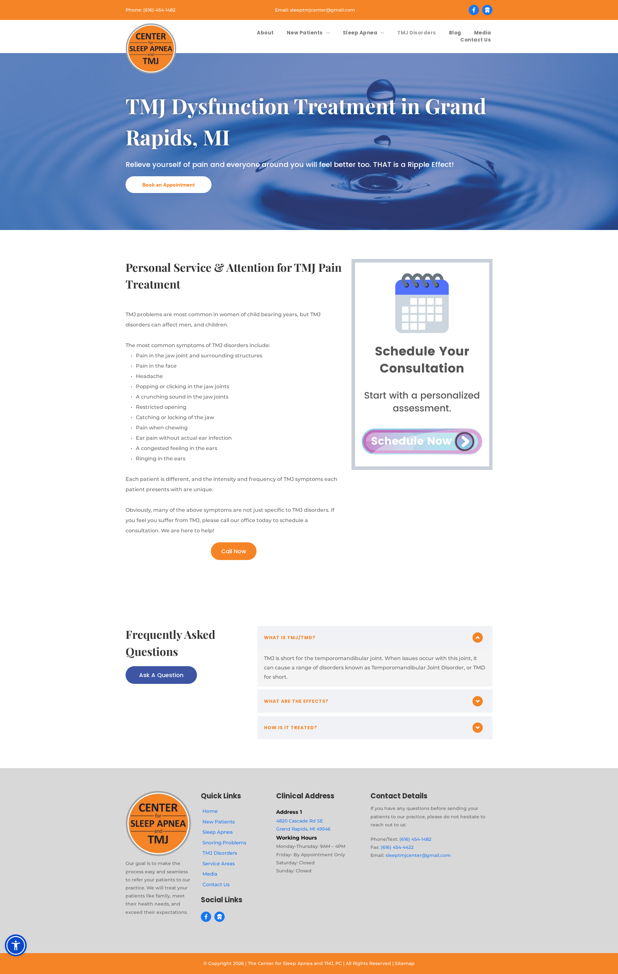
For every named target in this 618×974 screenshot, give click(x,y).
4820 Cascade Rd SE (299, 821)
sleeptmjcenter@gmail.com (322, 10)
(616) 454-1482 (415, 839)
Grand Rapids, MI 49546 (303, 829)
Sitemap (405, 963)
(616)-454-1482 (159, 10)
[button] (375, 637)
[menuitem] (265, 33)
